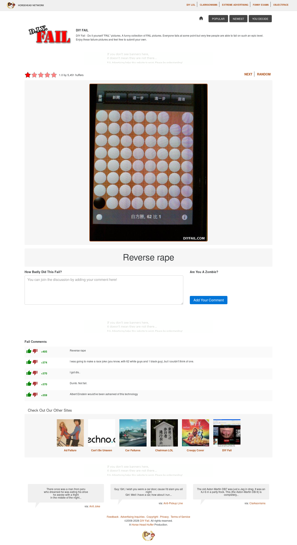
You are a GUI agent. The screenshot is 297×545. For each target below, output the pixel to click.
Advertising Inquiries (132, 516)
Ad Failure (70, 450)
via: (87, 506)
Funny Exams (261, 4)
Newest (238, 18)
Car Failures (132, 450)
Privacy (164, 516)
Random (264, 74)
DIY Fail (227, 450)
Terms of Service (180, 516)
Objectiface (281, 4)
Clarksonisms (208, 4)
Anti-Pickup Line (173, 503)
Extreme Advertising (235, 4)
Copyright (152, 516)
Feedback (112, 516)
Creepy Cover (195, 450)
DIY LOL (191, 4)
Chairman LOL (164, 450)
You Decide (260, 18)
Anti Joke (94, 506)
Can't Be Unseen (101, 450)
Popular (218, 18)
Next (248, 74)
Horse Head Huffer (143, 524)
